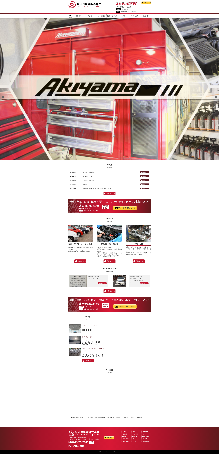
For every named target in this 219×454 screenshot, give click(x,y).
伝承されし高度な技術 (89, 172)
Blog (134, 438)
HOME (124, 431)
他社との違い (146, 441)
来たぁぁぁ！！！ (87, 176)
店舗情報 (78, 16)
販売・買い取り (112, 16)
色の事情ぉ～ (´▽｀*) (88, 337)
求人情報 (145, 438)
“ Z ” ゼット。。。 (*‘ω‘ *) (90, 325)
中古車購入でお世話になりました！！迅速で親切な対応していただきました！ (139, 280)
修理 (123, 16)
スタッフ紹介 (101, 16)
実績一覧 (146, 16)
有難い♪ (85, 184)
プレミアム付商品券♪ (88, 180)
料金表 (90, 16)
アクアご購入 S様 (93, 278)
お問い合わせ (147, 3)
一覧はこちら (111, 193)
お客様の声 (145, 431)
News (134, 441)
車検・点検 (134, 16)
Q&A (144, 434)
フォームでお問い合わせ (126, 208)
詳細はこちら (145, 172)
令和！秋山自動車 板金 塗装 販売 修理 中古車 (97, 188)
